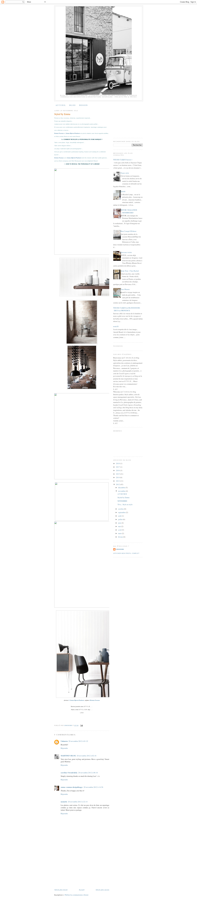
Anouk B (115, 326)
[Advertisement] (74, 869)
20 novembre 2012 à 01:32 (78, 741)
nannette (64, 801)
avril (120, 530)
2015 (118, 474)
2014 (118, 477)
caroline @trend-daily (69, 772)
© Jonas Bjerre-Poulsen (76, 700)
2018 (118, 463)
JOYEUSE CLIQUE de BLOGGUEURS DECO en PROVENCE (126, 309)
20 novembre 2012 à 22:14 (78, 801)
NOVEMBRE (122, 501)
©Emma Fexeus (94, 700)
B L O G (72, 105)
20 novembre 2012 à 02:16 (86, 755)
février (120, 537)
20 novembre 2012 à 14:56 (93, 787)
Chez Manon (125, 289)
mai (119, 526)
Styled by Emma (123, 497)
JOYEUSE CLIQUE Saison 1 (122, 159)
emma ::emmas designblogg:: (72, 787)
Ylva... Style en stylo (125, 504)
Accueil (81, 890)
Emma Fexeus (59, 133)
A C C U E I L (61, 105)
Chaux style (124, 173)
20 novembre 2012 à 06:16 (88, 772)
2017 (118, 467)
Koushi (122, 191)
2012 (118, 484)
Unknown (64, 741)
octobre (121, 509)
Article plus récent (61, 890)
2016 (118, 470)
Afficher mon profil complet (126, 553)
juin (120, 523)
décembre (122, 487)
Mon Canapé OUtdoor (128, 231)
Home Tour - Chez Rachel (129, 271)
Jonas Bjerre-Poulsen (73, 133)
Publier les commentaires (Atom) (76, 895)
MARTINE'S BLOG (68, 755)
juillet (120, 519)
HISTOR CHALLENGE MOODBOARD (128, 211)
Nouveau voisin (126, 252)
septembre (122, 512)
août (120, 516)
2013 (118, 481)
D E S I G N (83, 105)
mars (120, 533)
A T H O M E (122, 494)
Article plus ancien (102, 890)
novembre (122, 491)
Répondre (64, 748)
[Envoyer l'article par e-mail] (81, 725)
